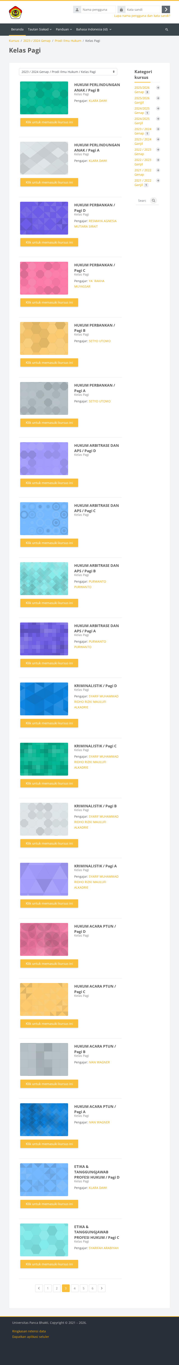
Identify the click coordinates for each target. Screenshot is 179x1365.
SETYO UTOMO (100, 341)
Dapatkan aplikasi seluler (30, 1337)
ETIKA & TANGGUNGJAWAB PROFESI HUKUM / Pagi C (96, 1232)
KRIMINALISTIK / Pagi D (95, 685)
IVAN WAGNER (99, 1062)
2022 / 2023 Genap (142, 151)
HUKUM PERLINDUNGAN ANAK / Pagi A (97, 147)
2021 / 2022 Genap (142, 172)
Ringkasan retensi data (29, 1331)
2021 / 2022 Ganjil (142, 182)
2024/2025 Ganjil (142, 121)
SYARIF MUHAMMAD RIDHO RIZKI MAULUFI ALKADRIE (96, 701)
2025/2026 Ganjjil (142, 100)
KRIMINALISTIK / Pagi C (95, 745)
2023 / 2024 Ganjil (142, 141)
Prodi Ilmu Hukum (68, 41)
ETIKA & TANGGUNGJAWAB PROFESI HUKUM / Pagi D (97, 1172)
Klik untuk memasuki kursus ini (49, 122)
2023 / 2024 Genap (37, 41)
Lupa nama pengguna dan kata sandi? (142, 16)
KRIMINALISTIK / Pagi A (95, 865)
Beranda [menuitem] (17, 29)
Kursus (14, 41)
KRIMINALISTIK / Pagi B (95, 805)
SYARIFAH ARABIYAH (103, 1248)
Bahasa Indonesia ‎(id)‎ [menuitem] (92, 29)
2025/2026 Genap (142, 89)
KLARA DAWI (98, 101)
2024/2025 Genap (142, 110)
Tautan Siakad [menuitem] (38, 29)
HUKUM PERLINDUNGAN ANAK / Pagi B (97, 87)
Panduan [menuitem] (62, 29)
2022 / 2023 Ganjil (142, 162)
